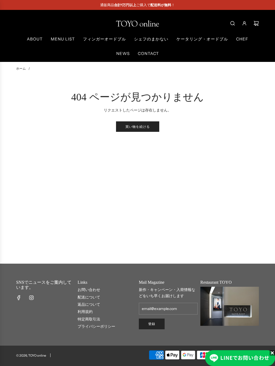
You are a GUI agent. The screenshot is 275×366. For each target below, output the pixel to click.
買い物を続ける (137, 127)
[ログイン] (244, 23)
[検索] (232, 23)
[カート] (256, 23)
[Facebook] (19, 298)
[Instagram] (31, 298)
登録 (151, 324)
